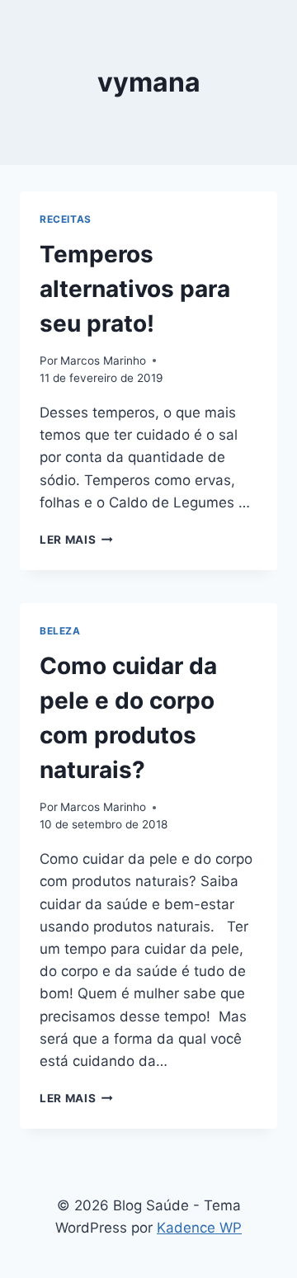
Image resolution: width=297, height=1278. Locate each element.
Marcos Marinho (103, 360)
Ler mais (76, 539)
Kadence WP (199, 1227)
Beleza (60, 631)
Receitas (66, 219)
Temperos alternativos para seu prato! (135, 288)
